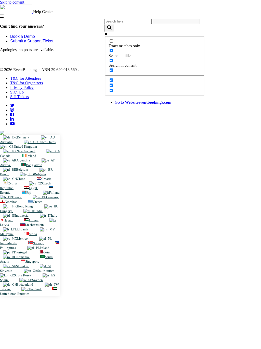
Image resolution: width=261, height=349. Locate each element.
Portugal (22, 252)
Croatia (46, 179)
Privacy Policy (22, 87)
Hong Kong (25, 206)
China (21, 179)
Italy (54, 215)
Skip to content (12, 2)
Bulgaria (40, 174)
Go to (143, 102)
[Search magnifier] (109, 28)
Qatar (47, 252)
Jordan (33, 220)
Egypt (33, 188)
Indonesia (22, 215)
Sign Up (17, 92)
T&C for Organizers (26, 83)
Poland (44, 248)
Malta (33, 234)
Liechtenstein (34, 225)
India (39, 211)
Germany (52, 197)
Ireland (31, 156)
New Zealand (26, 151)
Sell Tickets (19, 97)
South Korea (23, 275)
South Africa (45, 271)
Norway (38, 243)
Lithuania (22, 229)
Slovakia (22, 266)
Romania (23, 257)
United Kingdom (25, 146)
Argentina (23, 160)
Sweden (37, 280)
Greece (37, 202)
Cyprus (13, 183)
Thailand (35, 289)
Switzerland (25, 284)
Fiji (29, 192)
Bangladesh (34, 165)
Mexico (23, 238)
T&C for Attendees (25, 78)
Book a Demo (22, 36)
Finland (54, 192)
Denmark (20, 133)
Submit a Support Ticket (31, 41)
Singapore (32, 261)
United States (46, 142)
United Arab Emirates (14, 294)
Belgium (22, 169)
